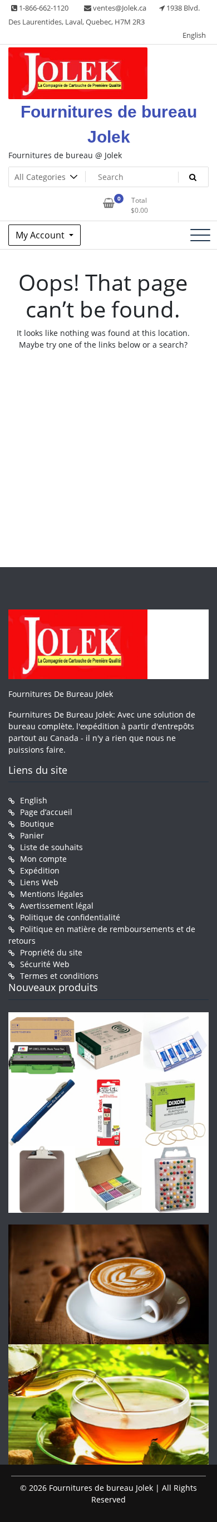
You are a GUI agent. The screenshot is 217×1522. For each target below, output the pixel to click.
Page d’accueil (46, 812)
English (194, 35)
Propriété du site (51, 952)
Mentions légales (51, 894)
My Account (41, 235)
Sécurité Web (45, 964)
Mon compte (43, 858)
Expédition (40, 870)
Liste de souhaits (51, 847)
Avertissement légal (56, 905)
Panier (32, 835)
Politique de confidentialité (70, 917)
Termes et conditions (59, 975)
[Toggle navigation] (200, 235)
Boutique (37, 823)
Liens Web (39, 882)
